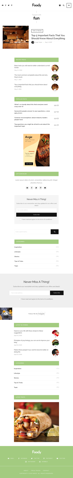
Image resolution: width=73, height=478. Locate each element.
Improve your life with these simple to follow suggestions (28, 332)
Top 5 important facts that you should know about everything (30, 85)
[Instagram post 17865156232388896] (6, 314)
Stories (16, 257)
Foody (36, 5)
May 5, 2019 (48, 42)
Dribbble (45, 461)
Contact (46, 470)
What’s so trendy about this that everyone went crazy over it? (31, 105)
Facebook (24, 458)
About (26, 470)
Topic (16, 266)
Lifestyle (17, 252)
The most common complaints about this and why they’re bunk (31, 76)
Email (12, 458)
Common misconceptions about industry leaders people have (30, 119)
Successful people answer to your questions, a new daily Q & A (32, 112)
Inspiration (18, 247)
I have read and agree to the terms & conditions (37, 219)
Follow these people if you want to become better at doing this (31, 351)
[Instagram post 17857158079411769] (18, 314)
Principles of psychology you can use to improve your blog (32, 341)
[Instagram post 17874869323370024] (67, 314)
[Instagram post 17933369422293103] (55, 314)
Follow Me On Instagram (37, 314)
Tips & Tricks (37, 31)
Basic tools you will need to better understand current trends (32, 66)
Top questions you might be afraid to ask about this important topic (32, 125)
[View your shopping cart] (60, 5)
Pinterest (49, 458)
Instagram (31, 461)
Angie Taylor (38, 42)
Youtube (62, 458)
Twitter (36, 458)
